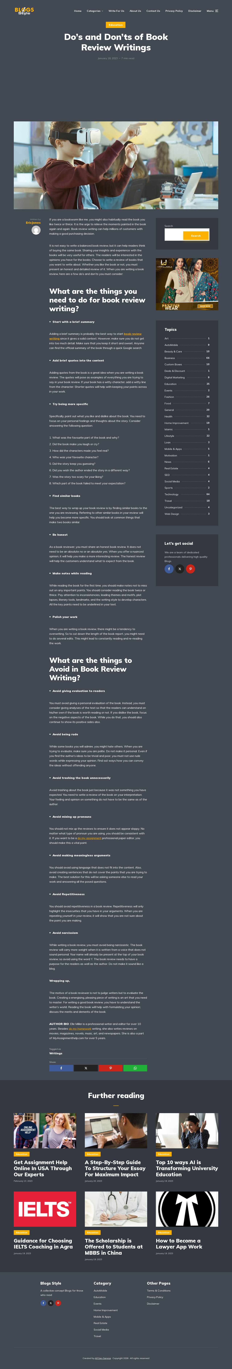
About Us (135, 11)
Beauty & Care (173, 351)
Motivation (171, 455)
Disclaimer (194, 11)
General (169, 410)
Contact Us (153, 11)
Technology (171, 494)
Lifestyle (169, 436)
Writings (55, 1053)
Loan (168, 442)
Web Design (172, 514)
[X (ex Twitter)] (179, 568)
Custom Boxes (173, 364)
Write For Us (116, 11)
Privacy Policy (174, 11)
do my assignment (89, 838)
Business (170, 358)
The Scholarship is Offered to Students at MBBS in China (114, 1247)
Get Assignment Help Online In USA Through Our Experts (43, 1168)
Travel (168, 500)
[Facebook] (169, 568)
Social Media (172, 481)
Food (168, 403)
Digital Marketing (175, 377)
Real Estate (171, 468)
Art (166, 338)
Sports (169, 487)
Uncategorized (173, 507)
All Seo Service (103, 1358)
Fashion (169, 397)
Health (168, 416)
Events (168, 390)
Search (169, 226)
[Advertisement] (116, 94)
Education (116, 24)
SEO (167, 475)
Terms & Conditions (159, 1290)
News (168, 461)
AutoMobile (171, 345)
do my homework (80, 1028)
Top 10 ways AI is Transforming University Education (187, 1168)
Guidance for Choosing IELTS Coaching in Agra (43, 1244)
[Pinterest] (190, 568)
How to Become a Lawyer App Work (179, 1244)
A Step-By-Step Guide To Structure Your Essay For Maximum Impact (115, 1168)
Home (77, 11)
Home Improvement (176, 423)
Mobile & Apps (173, 449)
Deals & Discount (175, 371)
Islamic (169, 429)
